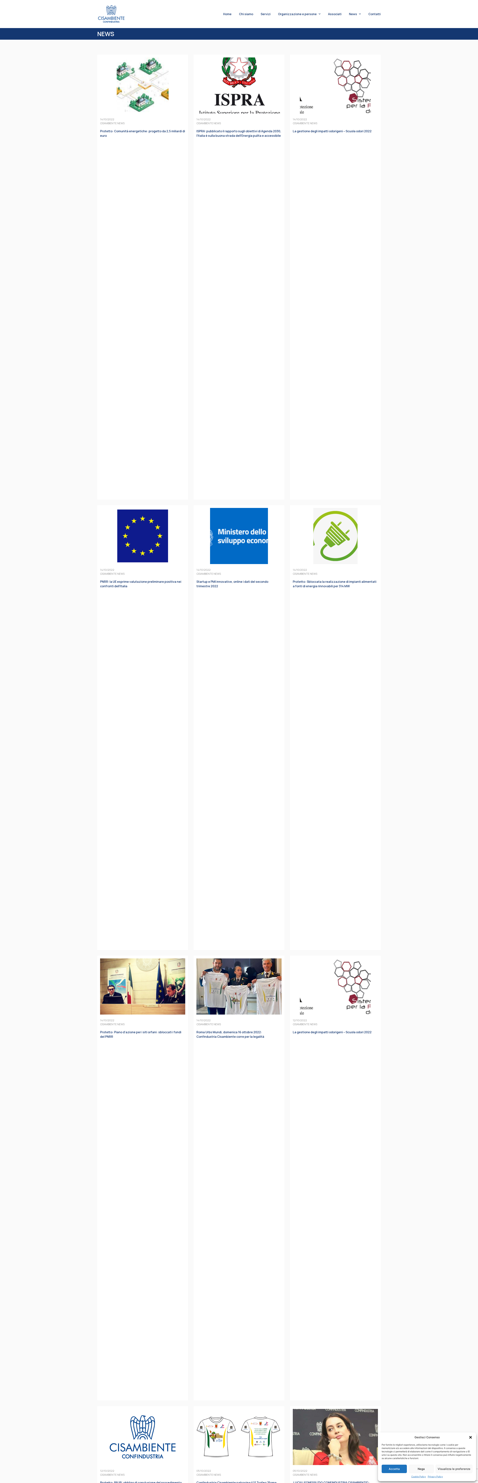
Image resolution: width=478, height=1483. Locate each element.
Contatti (374, 14)
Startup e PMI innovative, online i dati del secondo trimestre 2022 (232, 584)
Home (227, 14)
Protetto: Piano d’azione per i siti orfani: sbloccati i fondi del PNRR (140, 1034)
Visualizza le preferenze (454, 1469)
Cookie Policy (418, 1476)
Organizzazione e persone (297, 14)
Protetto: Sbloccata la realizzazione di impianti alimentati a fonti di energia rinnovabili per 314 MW (334, 584)
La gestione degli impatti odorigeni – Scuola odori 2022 (332, 131)
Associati (335, 14)
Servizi (266, 14)
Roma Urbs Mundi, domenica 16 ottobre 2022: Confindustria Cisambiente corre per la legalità (230, 1034)
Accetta (394, 1469)
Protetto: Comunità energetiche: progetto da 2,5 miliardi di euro (142, 133)
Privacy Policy (435, 1476)
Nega (421, 1469)
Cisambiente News (112, 123)
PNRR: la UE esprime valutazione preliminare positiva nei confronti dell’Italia (140, 584)
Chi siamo (246, 14)
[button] (470, 1437)
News (353, 14)
